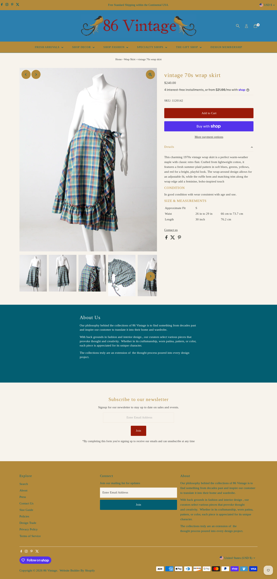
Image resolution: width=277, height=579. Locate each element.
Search (23, 484)
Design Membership (226, 47)
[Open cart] (255, 26)
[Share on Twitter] (173, 238)
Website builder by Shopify (77, 570)
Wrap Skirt (129, 59)
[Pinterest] (12, 5)
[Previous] (26, 74)
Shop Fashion (114, 47)
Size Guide (26, 509)
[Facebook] (2, 5)
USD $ (268, 4)
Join (138, 430)
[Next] (36, 74)
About (23, 490)
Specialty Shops (150, 47)
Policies (24, 516)
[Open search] (238, 26)
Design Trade (27, 522)
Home (118, 59)
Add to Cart (209, 113)
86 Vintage (50, 570)
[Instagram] (6, 5)
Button (88, 367)
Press (22, 497)
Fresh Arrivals (48, 47)
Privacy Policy (28, 529)
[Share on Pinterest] (179, 238)
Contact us (171, 230)
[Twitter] (17, 5)
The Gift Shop (187, 47)
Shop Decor (82, 47)
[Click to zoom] (150, 74)
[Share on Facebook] (166, 238)
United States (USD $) (238, 558)
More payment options (209, 136)
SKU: (167, 100)
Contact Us (26, 503)
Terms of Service (30, 536)
